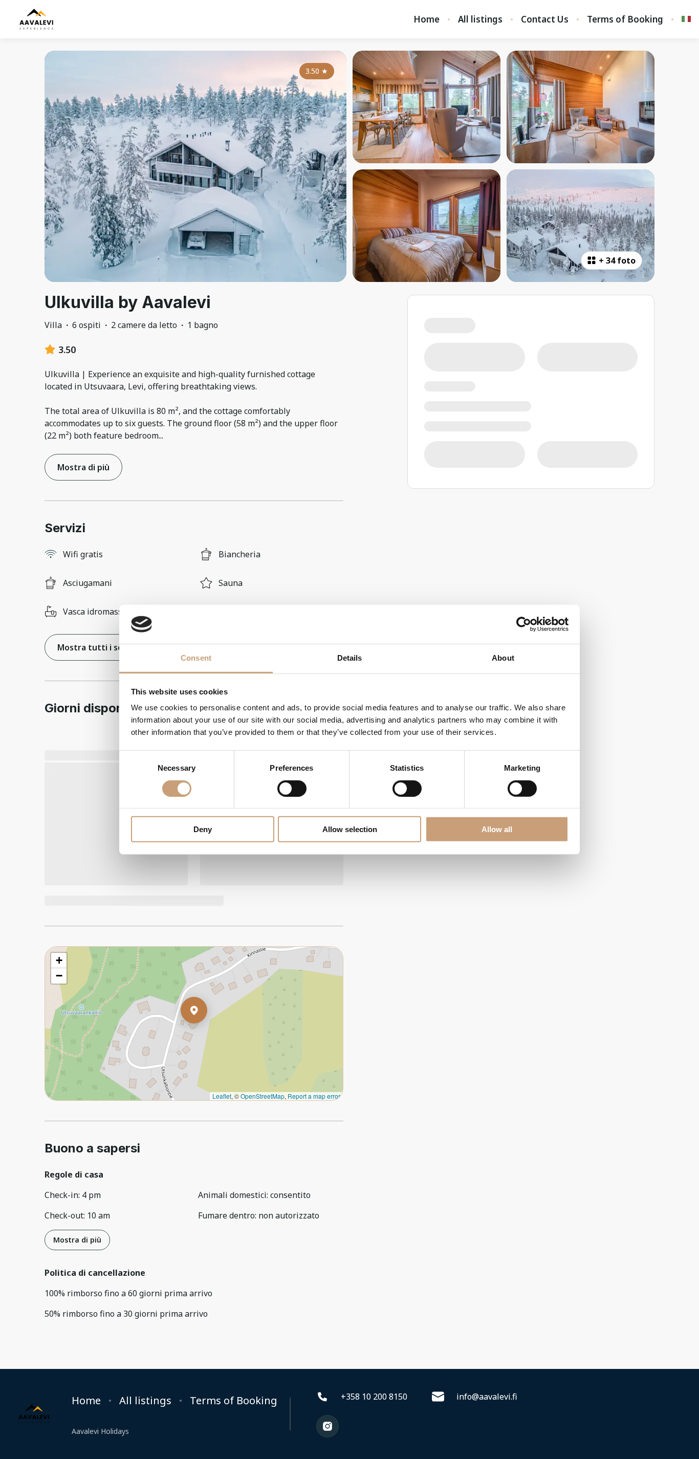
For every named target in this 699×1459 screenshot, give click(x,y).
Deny (202, 829)
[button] (207, 1037)
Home (426, 19)
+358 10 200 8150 (374, 1396)
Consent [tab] (196, 658)
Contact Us (545, 19)
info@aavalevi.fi (486, 1396)
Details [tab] (349, 658)
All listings (480, 19)
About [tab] (503, 658)
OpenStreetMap (263, 1096)
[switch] (292, 788)
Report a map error (314, 1096)
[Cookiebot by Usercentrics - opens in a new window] (524, 624)
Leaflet (221, 1096)
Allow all (497, 829)
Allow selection (349, 829)
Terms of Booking (625, 19)
